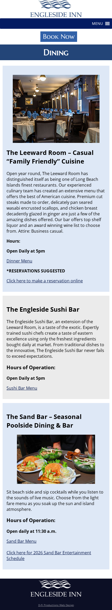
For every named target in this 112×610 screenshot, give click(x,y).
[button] (97, 23)
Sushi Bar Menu (22, 388)
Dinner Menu (19, 261)
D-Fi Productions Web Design (56, 605)
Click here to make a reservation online (45, 281)
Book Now (58, 36)
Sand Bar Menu (21, 541)
